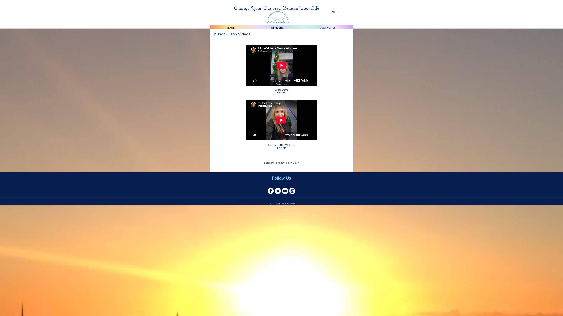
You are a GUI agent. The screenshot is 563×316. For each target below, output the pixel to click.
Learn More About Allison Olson (281, 162)
